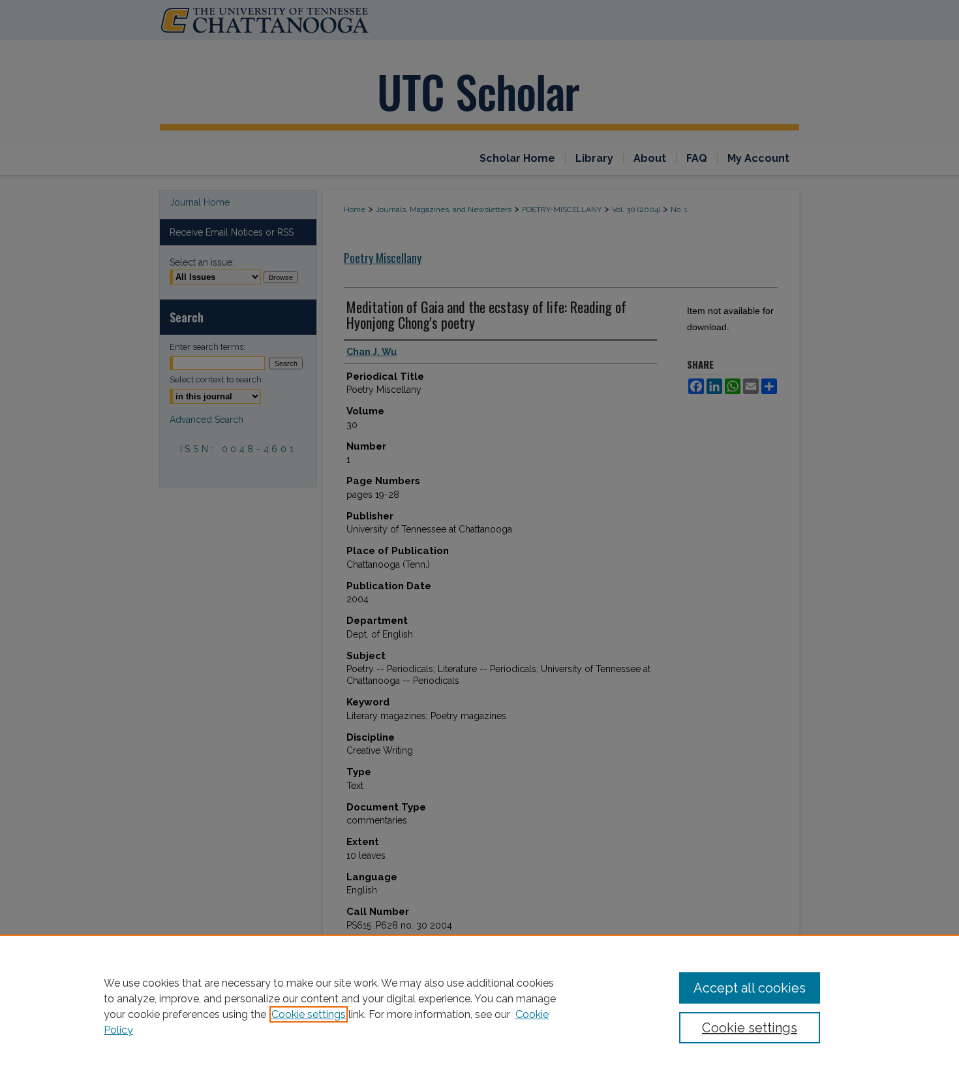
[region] (479, 1006)
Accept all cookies (749, 988)
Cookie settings (308, 1014)
